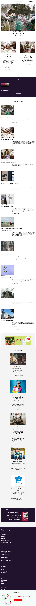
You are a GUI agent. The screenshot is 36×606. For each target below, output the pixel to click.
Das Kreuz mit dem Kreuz (7, 206)
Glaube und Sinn (4, 552)
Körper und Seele (4, 557)
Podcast (3, 536)
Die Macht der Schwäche (8, 57)
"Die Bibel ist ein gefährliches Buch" (9, 184)
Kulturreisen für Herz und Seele (18, 489)
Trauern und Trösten (5, 561)
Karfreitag (4, 275)
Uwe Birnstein (26, 64)
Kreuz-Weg (3, 299)
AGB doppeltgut (4, 571)
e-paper (2, 547)
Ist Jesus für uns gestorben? (7, 277)
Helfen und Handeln (5, 554)
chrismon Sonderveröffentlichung (18, 486)
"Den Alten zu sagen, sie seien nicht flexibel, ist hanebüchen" (18, 397)
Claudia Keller (7, 69)
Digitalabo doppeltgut (6, 544)
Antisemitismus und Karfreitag (8, 181)
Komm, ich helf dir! (18, 461)
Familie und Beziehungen (6, 551)
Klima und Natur (4, 555)
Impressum (3, 566)
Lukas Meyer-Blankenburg (15, 260)
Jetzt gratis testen (18, 600)
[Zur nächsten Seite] (19, 329)
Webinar (3, 538)
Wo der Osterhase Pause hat (18, 33)
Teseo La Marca (17, 377)
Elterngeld (18, 426)
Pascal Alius (16, 38)
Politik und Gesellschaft (6, 560)
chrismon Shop (4, 580)
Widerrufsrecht (4, 572)
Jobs (2, 584)
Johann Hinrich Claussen (15, 326)
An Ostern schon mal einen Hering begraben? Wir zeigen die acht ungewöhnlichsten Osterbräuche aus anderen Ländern (18, 36)
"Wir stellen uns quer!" (6, 230)
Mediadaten (3, 581)
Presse (2, 583)
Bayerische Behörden (4, 204)
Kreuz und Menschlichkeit (7, 320)
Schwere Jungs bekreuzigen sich (28, 56)
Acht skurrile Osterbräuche (18, 31)
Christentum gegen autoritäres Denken (8, 54)
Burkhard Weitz (14, 283)
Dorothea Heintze (17, 409)
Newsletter (4, 534)
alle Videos (18, 94)
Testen (30, 1)
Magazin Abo (3, 578)
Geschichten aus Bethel (18, 459)
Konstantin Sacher (14, 189)
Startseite (17, 3)
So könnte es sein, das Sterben (8, 254)
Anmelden (34, 1)
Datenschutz (3, 568)
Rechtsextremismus (18, 366)
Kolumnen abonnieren (6, 542)
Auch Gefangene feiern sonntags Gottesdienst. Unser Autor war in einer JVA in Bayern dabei (27, 61)
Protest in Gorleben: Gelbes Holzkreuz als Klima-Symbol (11, 228)
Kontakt (2, 569)
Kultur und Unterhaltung (6, 558)
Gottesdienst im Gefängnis (28, 53)
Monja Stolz (13, 237)
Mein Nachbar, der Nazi (18, 368)
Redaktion (3, 589)
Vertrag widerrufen (5, 574)
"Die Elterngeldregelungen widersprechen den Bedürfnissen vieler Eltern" (18, 431)
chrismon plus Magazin (6, 546)
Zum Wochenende (5, 540)
